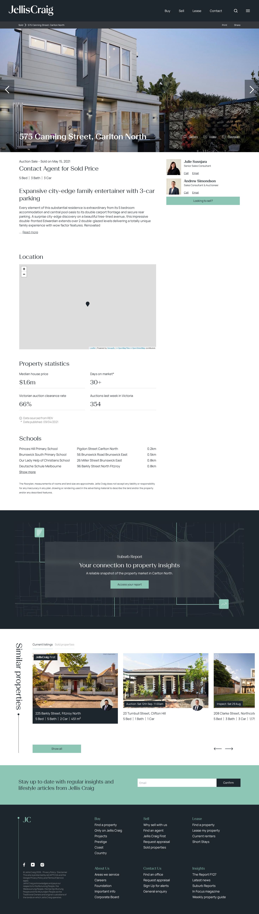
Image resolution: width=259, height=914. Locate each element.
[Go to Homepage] (31, 10)
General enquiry (155, 891)
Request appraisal (156, 842)
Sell (181, 11)
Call (186, 173)
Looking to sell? (203, 201)
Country (101, 853)
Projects (101, 836)
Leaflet (92, 348)
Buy (167, 11)
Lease (197, 11)
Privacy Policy (49, 872)
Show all (56, 749)
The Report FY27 (204, 874)
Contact (216, 11)
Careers (100, 880)
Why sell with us (155, 825)
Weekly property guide (209, 897)
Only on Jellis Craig (108, 830)
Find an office (153, 874)
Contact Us (152, 868)
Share (237, 25)
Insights (198, 868)
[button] (88, 304)
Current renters (203, 836)
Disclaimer (62, 872)
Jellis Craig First (154, 836)
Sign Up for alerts (156, 886)
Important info (105, 891)
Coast (99, 847)
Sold (20, 25)
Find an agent (153, 830)
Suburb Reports (203, 886)
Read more (30, 232)
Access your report (130, 584)
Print (224, 25)
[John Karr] (197, 704)
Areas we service (107, 874)
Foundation (103, 886)
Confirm (228, 783)
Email (195, 173)
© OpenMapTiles (123, 348)
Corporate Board (107, 897)
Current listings (43, 644)
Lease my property (206, 830)
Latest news (201, 880)
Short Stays (200, 842)
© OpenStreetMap (137, 348)
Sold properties (64, 644)
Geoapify (111, 348)
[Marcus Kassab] (106, 704)
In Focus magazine (206, 891)
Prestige (101, 842)
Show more (27, 472)
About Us (102, 868)
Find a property (106, 825)
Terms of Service (56, 877)
